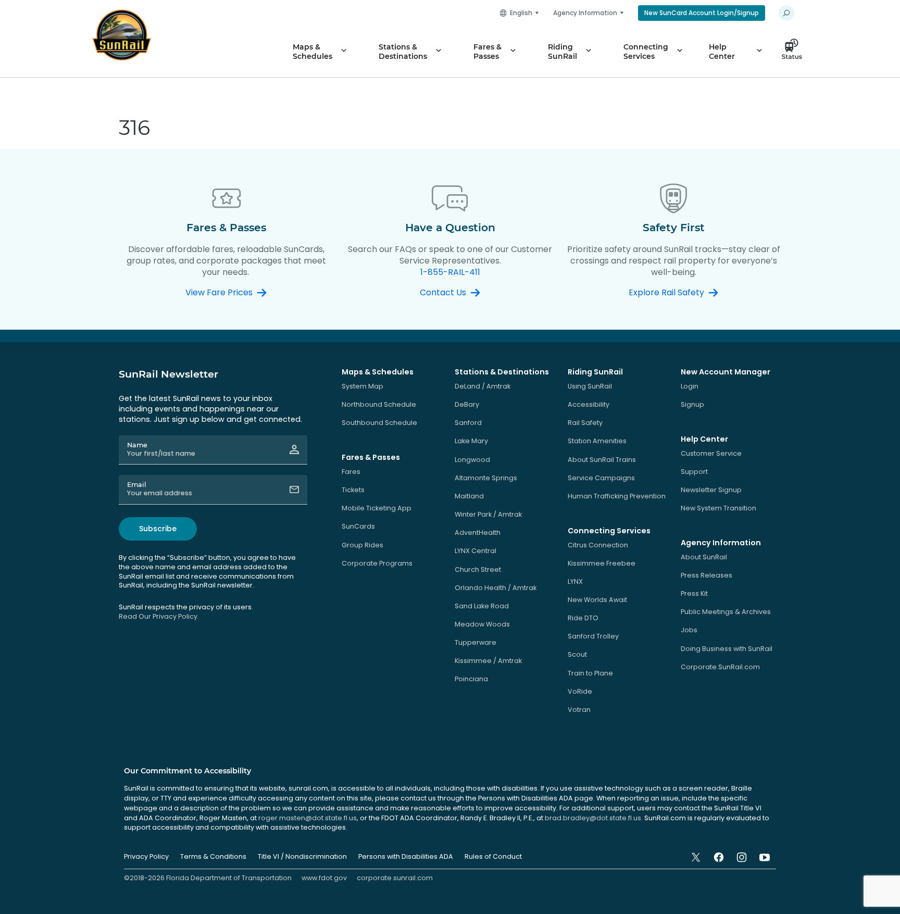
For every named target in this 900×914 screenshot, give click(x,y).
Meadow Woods (482, 624)
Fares (351, 471)
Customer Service (711, 453)
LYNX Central (475, 550)
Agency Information (585, 12)
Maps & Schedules (312, 51)
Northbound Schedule (379, 404)
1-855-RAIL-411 (450, 272)
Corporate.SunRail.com (720, 666)
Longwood (472, 459)
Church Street (478, 569)
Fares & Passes (487, 51)
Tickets (353, 489)
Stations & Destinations (403, 51)
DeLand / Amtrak (482, 386)
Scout (577, 654)
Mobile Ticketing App (376, 508)
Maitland (469, 496)
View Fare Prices (219, 292)
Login (689, 386)
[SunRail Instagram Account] (741, 857)
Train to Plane (590, 673)
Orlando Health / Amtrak (495, 587)
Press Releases (706, 575)
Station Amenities (597, 440)
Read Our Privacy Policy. (159, 616)
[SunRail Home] (121, 34)
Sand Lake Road (482, 606)
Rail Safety (585, 422)
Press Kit (694, 593)
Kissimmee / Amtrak (488, 660)
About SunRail (704, 557)
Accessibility (588, 404)
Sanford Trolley (593, 636)
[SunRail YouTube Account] (764, 857)
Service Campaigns (601, 477)
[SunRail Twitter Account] (695, 857)
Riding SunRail (562, 51)
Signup (692, 404)
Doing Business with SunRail (726, 648)
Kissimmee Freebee (601, 563)
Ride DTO (583, 617)
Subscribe (158, 528)
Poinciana (471, 678)
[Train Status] (795, 52)
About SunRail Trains (602, 459)
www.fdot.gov (324, 877)
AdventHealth (478, 532)
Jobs (689, 629)
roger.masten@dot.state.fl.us (307, 817)
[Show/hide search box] (786, 13)
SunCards (358, 526)
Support (694, 471)
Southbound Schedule (379, 422)
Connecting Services (645, 51)
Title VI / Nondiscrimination (302, 856)
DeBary (467, 404)
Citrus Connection (598, 545)
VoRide (580, 691)
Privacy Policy (146, 856)
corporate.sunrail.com (395, 877)
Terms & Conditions (213, 856)
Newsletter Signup (711, 489)
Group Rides (362, 545)
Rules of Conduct (493, 856)
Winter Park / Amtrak (488, 514)
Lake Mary (471, 440)
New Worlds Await (597, 599)
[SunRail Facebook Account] (718, 857)
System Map (362, 386)
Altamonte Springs (486, 477)
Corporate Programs (377, 563)
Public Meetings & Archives (726, 611)
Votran (579, 709)
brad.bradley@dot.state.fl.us (593, 817)
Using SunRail (590, 386)
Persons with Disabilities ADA (405, 856)
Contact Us (443, 292)
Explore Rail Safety (666, 292)
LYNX (575, 581)
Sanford (468, 422)
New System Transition (718, 508)
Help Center (722, 51)
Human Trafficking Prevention (617, 496)
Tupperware (475, 642)
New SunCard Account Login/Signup (701, 12)
